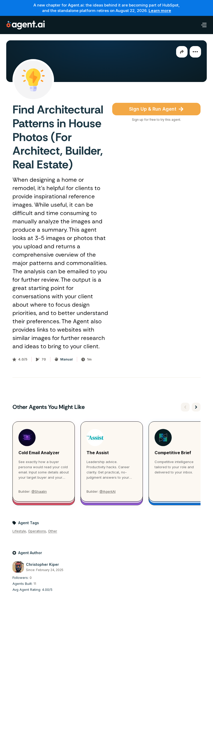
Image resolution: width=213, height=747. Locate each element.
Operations (37, 531)
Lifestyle (19, 531)
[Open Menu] (201, 25)
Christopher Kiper (42, 564)
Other (52, 531)
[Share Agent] (182, 52)
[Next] (196, 407)
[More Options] (195, 52)
